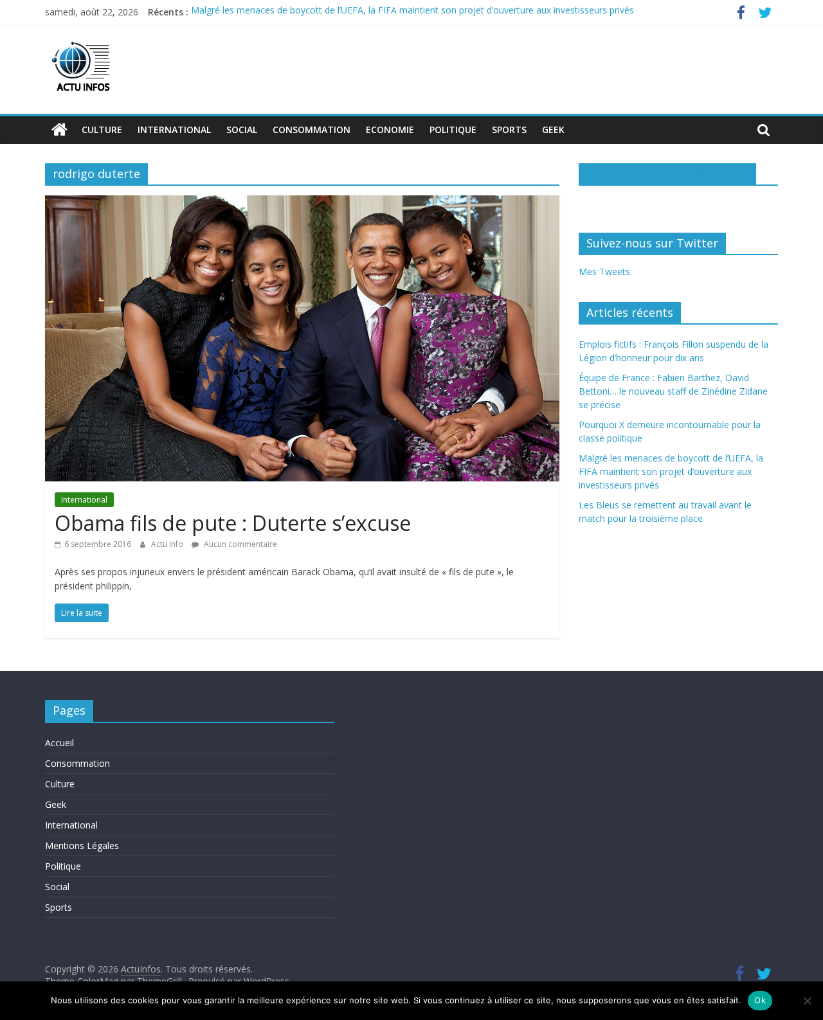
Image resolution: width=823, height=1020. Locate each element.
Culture (102, 129)
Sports (509, 129)
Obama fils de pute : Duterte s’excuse (233, 523)
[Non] (806, 1000)
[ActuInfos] (59, 129)
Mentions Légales (82, 845)
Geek (553, 129)
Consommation (311, 129)
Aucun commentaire (239, 544)
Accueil (59, 743)
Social (241, 129)
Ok (760, 1000)
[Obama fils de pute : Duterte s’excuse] (302, 203)
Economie (390, 129)
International (174, 129)
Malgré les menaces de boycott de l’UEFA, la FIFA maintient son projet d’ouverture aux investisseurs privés (412, 12)
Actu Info (168, 544)
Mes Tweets (604, 271)
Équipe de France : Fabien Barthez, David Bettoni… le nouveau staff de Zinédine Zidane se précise (673, 391)
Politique (453, 129)
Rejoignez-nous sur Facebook (667, 173)
